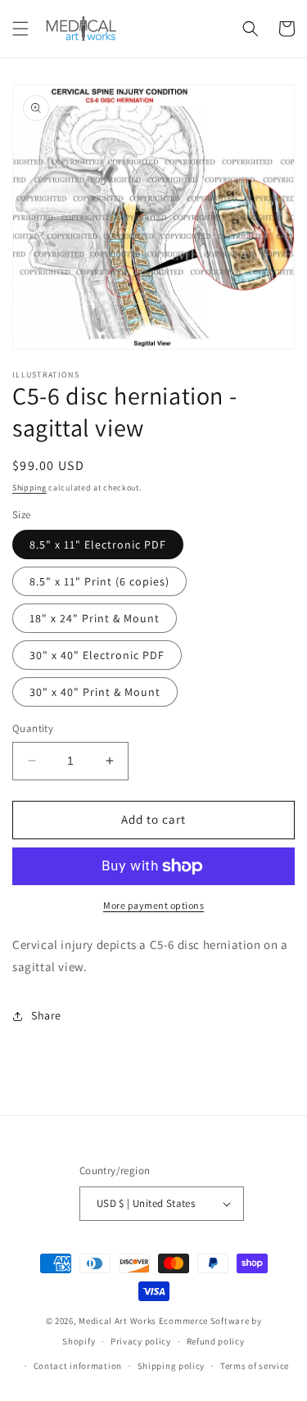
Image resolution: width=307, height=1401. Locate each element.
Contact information (78, 1366)
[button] (20, 29)
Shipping (29, 487)
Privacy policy (141, 1341)
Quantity (32, 728)
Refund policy (216, 1341)
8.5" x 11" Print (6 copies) (99, 581)
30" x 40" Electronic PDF (97, 655)
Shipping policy (171, 1366)
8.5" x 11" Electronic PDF (97, 544)
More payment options (153, 905)
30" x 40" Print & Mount (94, 692)
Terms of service (254, 1366)
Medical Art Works (117, 1320)
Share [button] (46, 1015)
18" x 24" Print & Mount (94, 618)
